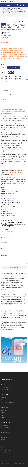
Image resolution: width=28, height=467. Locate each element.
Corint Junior (10, 196)
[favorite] (21, 5)
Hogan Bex (6, 32)
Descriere (5, 90)
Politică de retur (5, 427)
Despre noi (3, 410)
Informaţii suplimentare (9, 95)
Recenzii (5, 99)
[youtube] (8, 1)
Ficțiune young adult (5, 389)
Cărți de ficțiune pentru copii (8, 9)
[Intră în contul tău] (23, 5)
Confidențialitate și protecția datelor (9, 450)
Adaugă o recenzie (5, 37)
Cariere (3, 412)
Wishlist (3, 400)
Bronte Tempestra (8, 35)
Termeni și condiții (5, 425)
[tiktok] (6, 1)
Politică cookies (4, 452)
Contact (3, 417)
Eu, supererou (8, 34)
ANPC (2, 447)
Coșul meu (3, 397)
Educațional (4, 385)
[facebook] (2, 1)
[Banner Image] (14, 350)
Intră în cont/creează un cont (7, 402)
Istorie (2, 382)
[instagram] (4, 1)
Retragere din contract (6, 430)
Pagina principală (6, 8)
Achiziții (3, 439)
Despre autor (6, 104)
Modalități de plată (5, 432)
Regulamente (4, 437)
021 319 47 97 (12, 1)
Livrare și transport (5, 435)
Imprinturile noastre (5, 415)
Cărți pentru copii (16, 8)
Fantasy (19, 9)
